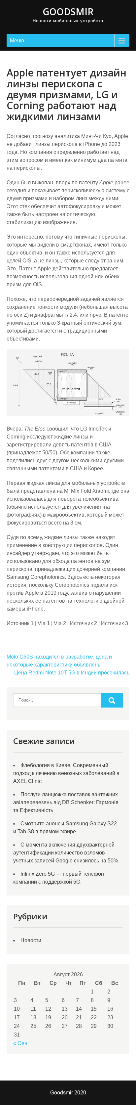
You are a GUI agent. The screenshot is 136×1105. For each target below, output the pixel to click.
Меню (17, 40)
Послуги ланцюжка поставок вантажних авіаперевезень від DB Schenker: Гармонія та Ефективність (66, 802)
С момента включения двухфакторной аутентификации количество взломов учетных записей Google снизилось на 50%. (66, 852)
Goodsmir (68, 11)
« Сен (20, 1043)
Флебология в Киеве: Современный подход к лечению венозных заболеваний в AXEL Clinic (66, 773)
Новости (30, 940)
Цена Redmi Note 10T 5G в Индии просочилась (71, 672)
